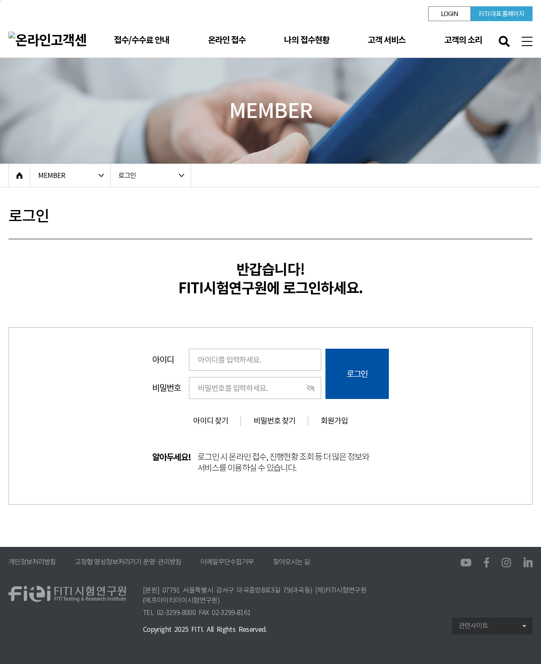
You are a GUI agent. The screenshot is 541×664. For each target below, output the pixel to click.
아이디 (163, 359)
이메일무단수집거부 (227, 562)
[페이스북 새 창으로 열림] (486, 561)
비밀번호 (166, 388)
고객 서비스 (386, 40)
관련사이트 (473, 626)
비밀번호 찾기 (274, 421)
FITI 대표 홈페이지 (501, 14)
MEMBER (51, 175)
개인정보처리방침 (32, 562)
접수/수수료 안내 (141, 40)
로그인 (127, 175)
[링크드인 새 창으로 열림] (528, 561)
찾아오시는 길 (291, 562)
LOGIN (449, 14)
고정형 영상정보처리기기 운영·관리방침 (128, 562)
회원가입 (334, 421)
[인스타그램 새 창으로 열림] (506, 562)
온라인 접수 (227, 40)
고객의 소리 (463, 40)
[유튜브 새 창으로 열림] (466, 563)
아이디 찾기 (210, 421)
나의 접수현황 (306, 40)
